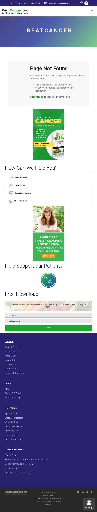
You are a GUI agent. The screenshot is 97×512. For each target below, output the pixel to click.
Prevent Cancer (20, 178)
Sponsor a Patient (14, 413)
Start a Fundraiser (14, 418)
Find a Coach (11, 455)
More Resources (20, 201)
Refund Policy (55, 501)
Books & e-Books (13, 393)
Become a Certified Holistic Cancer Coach (26, 459)
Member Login (12, 468)
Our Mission (11, 364)
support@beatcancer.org (58, 3)
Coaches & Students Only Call (19, 472)
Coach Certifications (22, 193)
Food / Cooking (13, 397)
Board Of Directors (14, 373)
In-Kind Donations (14, 439)
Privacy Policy (42, 501)
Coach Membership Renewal (19, 464)
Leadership (10, 369)
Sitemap (48, 504)
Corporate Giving (13, 426)
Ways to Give (12, 422)
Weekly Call (10, 356)
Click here (35, 96)
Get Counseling (21, 185)
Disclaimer (57, 498)
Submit (48, 328)
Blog (7, 389)
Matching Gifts (12, 435)
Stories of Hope (13, 351)
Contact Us (10, 360)
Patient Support (13, 347)
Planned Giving (12, 431)
